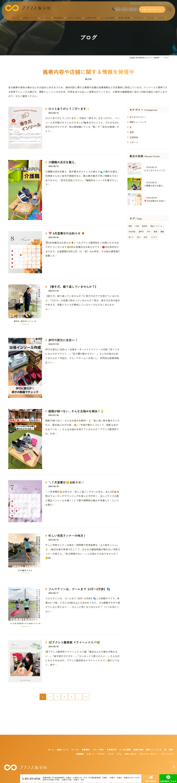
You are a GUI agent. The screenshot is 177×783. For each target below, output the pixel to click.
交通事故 (134, 137)
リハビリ (153, 237)
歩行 (148, 231)
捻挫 (145, 237)
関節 (130, 226)
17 (86, 696)
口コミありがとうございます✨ (69, 109)
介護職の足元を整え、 (62, 162)
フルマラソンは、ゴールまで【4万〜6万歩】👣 (79, 589)
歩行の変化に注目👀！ (63, 340)
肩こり (131, 237)
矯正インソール (156, 226)
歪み (138, 237)
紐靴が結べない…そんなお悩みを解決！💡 (76, 411)
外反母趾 (132, 231)
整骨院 (144, 226)
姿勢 (132, 132)
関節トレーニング (138, 122)
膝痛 (155, 231)
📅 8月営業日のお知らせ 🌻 (66, 233)
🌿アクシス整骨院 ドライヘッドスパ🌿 (74, 642)
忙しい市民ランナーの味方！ (67, 535)
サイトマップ (167, 754)
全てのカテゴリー (138, 117)
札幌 (137, 226)
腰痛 (162, 231)
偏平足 (141, 231)
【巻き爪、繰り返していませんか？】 (73, 286)
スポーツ (134, 142)
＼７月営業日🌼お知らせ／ (66, 482)
